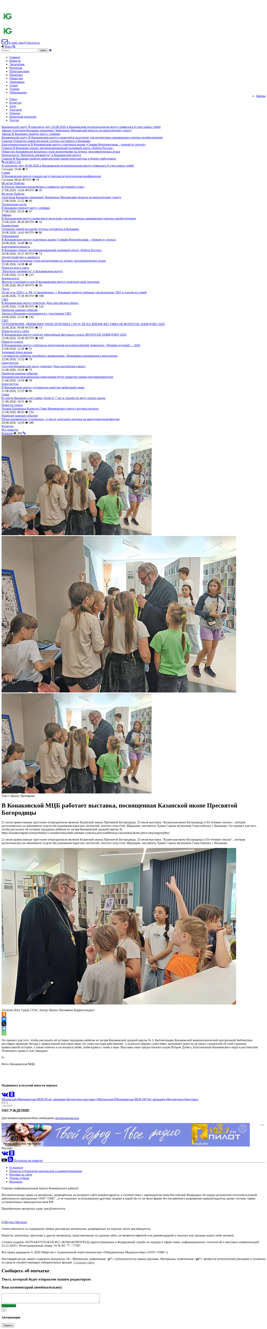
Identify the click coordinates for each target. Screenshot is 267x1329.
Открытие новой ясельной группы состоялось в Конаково (40, 229)
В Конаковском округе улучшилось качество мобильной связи (43, 387)
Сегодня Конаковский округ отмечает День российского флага (43, 366)
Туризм (14, 89)
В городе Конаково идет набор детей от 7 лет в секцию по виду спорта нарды (53, 398)
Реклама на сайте (20, 1174)
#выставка (191, 1099)
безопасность (10, 278)
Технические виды (14, 204)
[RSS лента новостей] (10, 1160)
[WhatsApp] (4, 1033)
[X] (4, 1023)
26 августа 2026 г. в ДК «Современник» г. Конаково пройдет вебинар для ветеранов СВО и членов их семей (74, 292)
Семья (6, 172)
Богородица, (75, 1099)
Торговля (15, 109)
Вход (8, 46)
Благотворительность (16, 246)
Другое (14, 120)
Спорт (13, 85)
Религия (7, 433)
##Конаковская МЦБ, (128, 1099)
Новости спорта (12, 341)
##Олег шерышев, (154, 1099)
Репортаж (15, 67)
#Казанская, (9, 1099)
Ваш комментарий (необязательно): (32, 1287)
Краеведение (10, 225)
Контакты (15, 1181)
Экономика (16, 82)
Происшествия (19, 71)
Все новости (10, 429)
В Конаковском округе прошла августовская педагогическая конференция (51, 176)
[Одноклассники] (4, 1014)
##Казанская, (105, 1099)
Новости (15, 60)
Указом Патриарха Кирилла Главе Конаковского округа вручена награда (50, 408)
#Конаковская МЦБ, (30, 1099)
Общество (16, 78)
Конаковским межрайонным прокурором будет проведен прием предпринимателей (57, 377)
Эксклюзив (16, 64)
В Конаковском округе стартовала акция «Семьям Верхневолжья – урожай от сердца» (59, 239)
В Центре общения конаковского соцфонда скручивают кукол (43, 186)
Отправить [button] (9, 1305)
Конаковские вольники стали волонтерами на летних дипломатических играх (54, 260)
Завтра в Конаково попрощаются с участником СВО (36, 313)
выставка (89, 1099)
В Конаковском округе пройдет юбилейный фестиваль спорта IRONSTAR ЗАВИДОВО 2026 (64, 334)
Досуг (6, 288)
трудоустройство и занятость (21, 257)
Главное (14, 57)
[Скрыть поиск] (50, 50)
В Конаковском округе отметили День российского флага (40, 303)
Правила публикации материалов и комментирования (45, 1171)
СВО (5, 299)
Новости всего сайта (15, 267)
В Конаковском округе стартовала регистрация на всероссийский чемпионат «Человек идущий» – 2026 (71, 345)
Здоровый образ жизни (17, 352)
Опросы (14, 113)
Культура (15, 102)
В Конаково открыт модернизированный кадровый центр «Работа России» (52, 250)
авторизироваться (67, 1118)
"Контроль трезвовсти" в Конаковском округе (32, 271)
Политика (16, 74)
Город (13, 99)
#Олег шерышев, (55, 1099)
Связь (5, 394)
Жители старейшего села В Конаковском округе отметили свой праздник (50, 281)
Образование (18, 92)
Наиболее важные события (20, 310)
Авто (12, 106)
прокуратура (10, 362)
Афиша (260, 96)
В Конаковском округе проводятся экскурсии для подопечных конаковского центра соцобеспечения (69, 218)
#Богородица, (175, 1099)
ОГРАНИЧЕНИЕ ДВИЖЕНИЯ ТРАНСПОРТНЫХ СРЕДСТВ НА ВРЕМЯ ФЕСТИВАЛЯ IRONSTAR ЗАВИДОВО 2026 (83, 324)
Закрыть (8, 1325)
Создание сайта (83, 1262)
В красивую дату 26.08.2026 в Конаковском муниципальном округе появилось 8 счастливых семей (68, 165)
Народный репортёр (22, 116)
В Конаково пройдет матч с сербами (26, 208)
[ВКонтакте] (4, 1019)
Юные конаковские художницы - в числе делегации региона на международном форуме (60, 419)
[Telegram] (4, 1028)
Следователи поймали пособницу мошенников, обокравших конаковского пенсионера (59, 355)
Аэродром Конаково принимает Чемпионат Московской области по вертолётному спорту (61, 197)
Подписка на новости (28, 1160)
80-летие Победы (13, 183)
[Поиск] (14, 46)
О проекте (16, 1167)
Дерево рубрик (19, 1178)
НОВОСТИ (12, 162)
